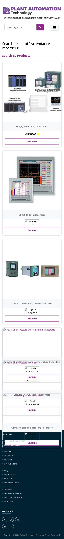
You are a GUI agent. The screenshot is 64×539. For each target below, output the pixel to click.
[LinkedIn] (17, 519)
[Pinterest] (11, 526)
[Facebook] (4, 519)
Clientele (8, 459)
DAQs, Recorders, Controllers (32, 126)
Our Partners (10, 474)
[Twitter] (11, 521)
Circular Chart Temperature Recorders (32, 427)
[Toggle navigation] (54, 28)
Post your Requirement (14, 440)
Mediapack (9, 455)
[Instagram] (4, 526)
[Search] (40, 27)
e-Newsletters (10, 463)
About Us (8, 478)
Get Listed (8, 451)
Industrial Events (11, 482)
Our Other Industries (13, 497)
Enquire (32, 141)
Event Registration (12, 445)
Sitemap (8, 489)
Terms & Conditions (13, 493)
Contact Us (9, 501)
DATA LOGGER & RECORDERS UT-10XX (32, 303)
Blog (6, 470)
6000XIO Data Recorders (32, 214)
